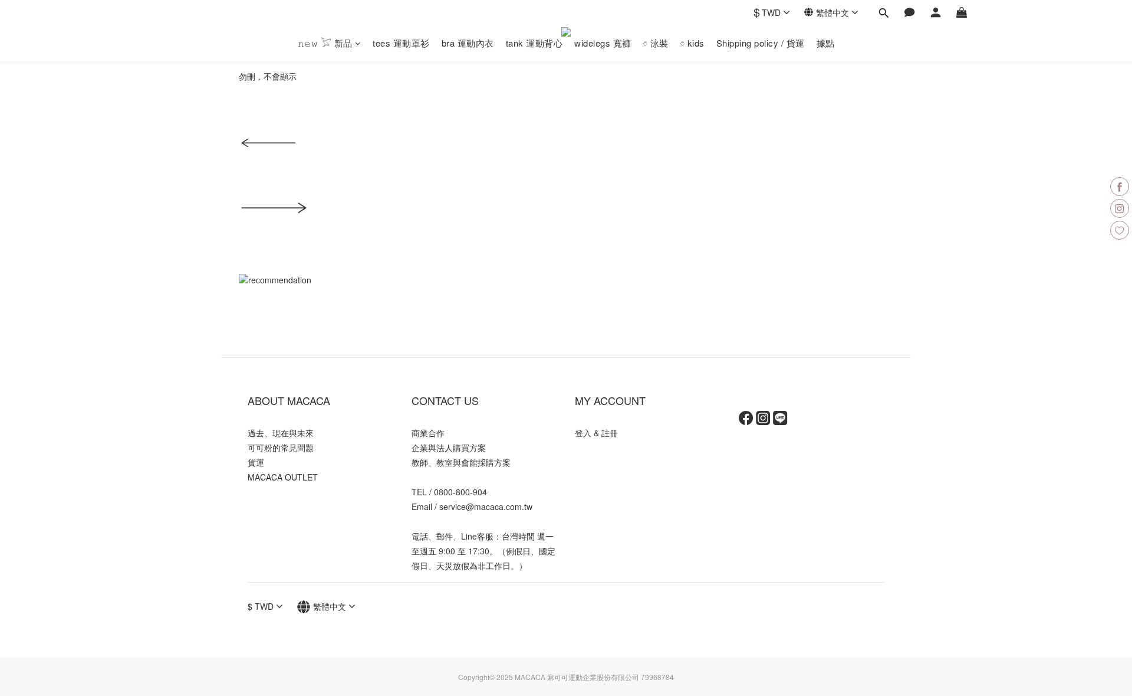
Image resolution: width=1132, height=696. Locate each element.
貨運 (256, 462)
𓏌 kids (692, 43)
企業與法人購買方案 (449, 447)
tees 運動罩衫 (401, 43)
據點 (826, 43)
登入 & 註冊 (596, 433)
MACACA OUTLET (283, 477)
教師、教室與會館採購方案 (461, 462)
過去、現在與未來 (281, 433)
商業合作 (428, 433)
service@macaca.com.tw (485, 506)
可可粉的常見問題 (281, 447)
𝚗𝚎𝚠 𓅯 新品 (325, 43)
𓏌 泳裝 (656, 43)
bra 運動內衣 (468, 43)
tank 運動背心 (534, 43)
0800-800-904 (460, 492)
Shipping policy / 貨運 (760, 43)
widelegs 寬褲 (602, 43)
